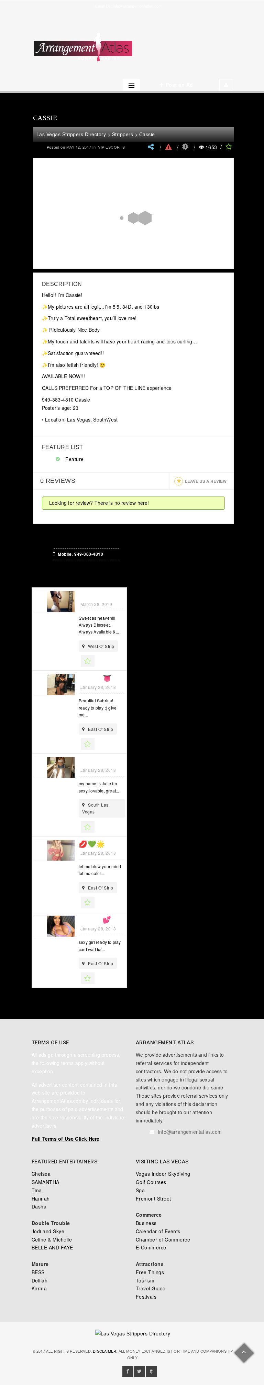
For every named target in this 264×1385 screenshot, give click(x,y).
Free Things (150, 1272)
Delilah (40, 1280)
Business (146, 1222)
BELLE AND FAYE (52, 1247)
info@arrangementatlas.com (137, 6)
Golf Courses (151, 1182)
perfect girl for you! (120, 761)
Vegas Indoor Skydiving (163, 1173)
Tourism (145, 1280)
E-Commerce (151, 1247)
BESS (38, 1272)
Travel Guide (151, 1288)
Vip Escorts (111, 147)
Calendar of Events (158, 1231)
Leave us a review (206, 481)
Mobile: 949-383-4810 (80, 554)
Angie (90, 595)
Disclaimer (104, 1351)
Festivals (146, 1296)
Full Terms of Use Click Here (66, 1138)
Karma (39, 1288)
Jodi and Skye (48, 1231)
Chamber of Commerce (163, 1239)
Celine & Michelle (52, 1239)
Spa (140, 1190)
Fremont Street (153, 1198)
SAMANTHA (45, 1182)
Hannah (41, 1198)
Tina (37, 1190)
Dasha (39, 1206)
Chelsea (41, 1173)
